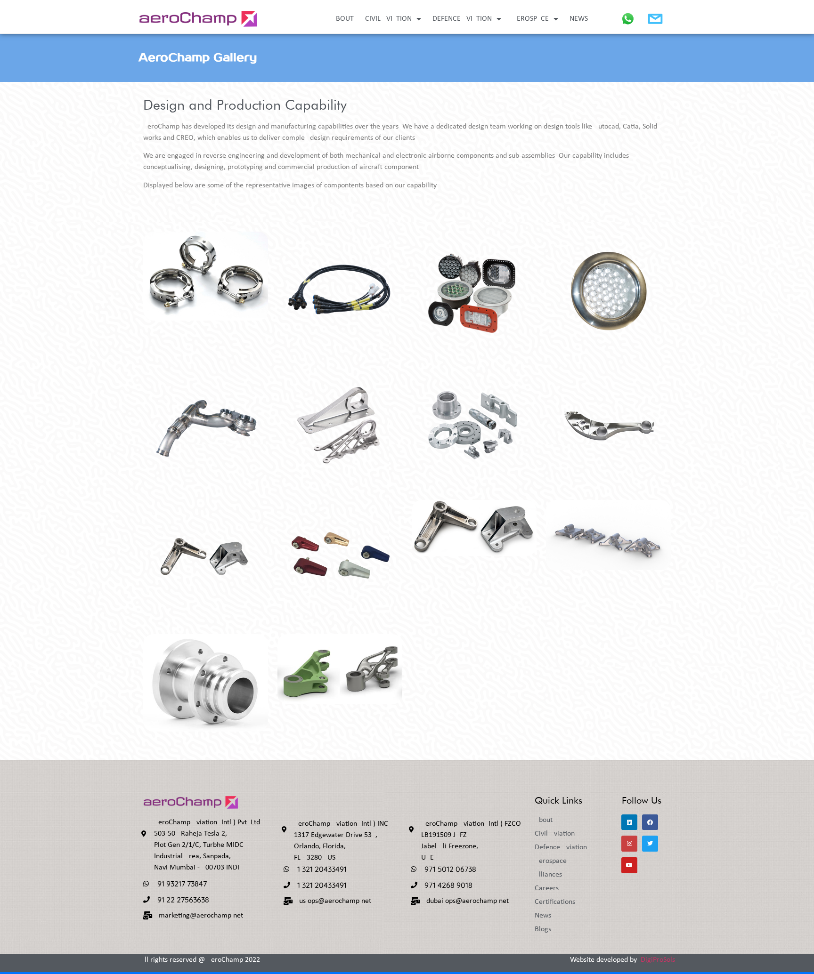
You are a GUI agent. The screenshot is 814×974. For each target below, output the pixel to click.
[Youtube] (629, 865)
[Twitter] (650, 844)
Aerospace (531, 19)
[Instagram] (629, 844)
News (579, 19)
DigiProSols (658, 960)
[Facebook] (650, 822)
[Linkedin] (629, 822)
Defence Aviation (462, 19)
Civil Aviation (388, 19)
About (343, 19)
